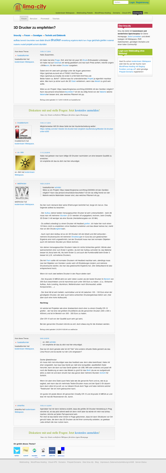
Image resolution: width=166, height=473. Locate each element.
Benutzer (33, 18)
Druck (85, 60)
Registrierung (142, 2)
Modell (97, 81)
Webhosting (24, 462)
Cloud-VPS (126, 12)
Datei (73, 81)
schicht (36, 44)
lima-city (17, 35)
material (110, 40)
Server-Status (141, 462)
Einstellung (76, 236)
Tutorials (56, 18)
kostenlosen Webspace (24, 61)
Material (43, 94)
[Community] (18, 17)
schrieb (58, 187)
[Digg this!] (26, 456)
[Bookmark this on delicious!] (62, 456)
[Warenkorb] (150, 11)
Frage (57, 60)
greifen (103, 40)
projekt (29, 44)
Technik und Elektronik (55, 35)
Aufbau (48, 213)
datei (42, 40)
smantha (20, 405)
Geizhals (57, 62)
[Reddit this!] (44, 456)
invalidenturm (22, 122)
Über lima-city (88, 462)
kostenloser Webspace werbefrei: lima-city (39, 7)
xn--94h (20, 152)
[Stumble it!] (35, 456)
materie (17, 44)
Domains (116, 12)
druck (47, 40)
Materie (103, 91)
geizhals (96, 40)
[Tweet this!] (18, 456)
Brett (89, 370)
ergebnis (74, 40)
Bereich (107, 279)
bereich (23, 40)
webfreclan (21, 183)
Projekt (90, 78)
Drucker (65, 65)
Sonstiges (37, 35)
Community (137, 12)
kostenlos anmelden (87, 110)
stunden (43, 44)
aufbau (17, 40)
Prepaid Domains (126, 71)
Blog (97, 462)
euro (80, 40)
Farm (49, 260)
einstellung (65, 40)
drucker (56, 39)
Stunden (63, 215)
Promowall (45, 18)
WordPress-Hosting (103, 12)
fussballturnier (23, 55)
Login (132, 2)
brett (37, 40)
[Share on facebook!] (53, 456)
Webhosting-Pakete (85, 12)
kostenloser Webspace (65, 12)
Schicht (103, 372)
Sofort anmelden (134, 36)
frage (89, 40)
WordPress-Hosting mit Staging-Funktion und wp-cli (132, 67)
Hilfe (146, 12)
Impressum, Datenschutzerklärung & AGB (117, 462)
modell (23, 44)
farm (85, 40)
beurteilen (31, 40)
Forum (24, 18)
